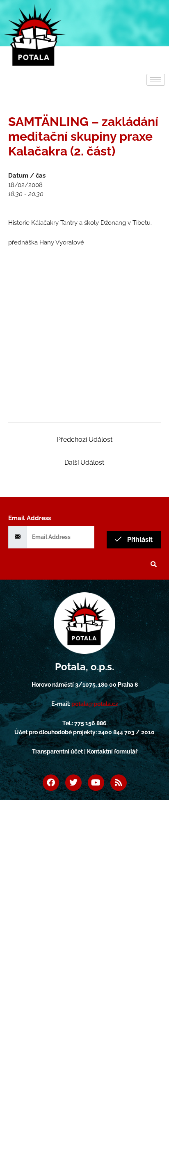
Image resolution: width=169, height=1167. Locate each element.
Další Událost (84, 462)
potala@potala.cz (94, 704)
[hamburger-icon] (155, 80)
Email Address (29, 518)
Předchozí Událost (84, 439)
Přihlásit (139, 540)
